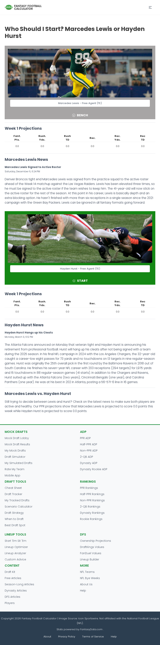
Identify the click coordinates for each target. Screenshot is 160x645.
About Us (86, 584)
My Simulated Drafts (18, 463)
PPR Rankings (89, 488)
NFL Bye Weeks (90, 578)
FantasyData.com (91, 629)
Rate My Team (14, 469)
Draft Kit (10, 572)
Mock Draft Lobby (17, 438)
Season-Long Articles (19, 584)
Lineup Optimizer (16, 547)
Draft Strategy (14, 513)
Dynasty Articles (16, 590)
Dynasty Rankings (92, 513)
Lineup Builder (89, 559)
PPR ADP (85, 438)
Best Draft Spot (15, 525)
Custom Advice (15, 559)
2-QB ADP (86, 457)
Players (10, 603)
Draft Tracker (13, 494)
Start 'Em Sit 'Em (15, 541)
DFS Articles (12, 597)
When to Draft (14, 519)
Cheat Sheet (13, 488)
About (47, 636)
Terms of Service (93, 636)
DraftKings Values (92, 547)
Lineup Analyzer (15, 553)
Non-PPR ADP (89, 450)
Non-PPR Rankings (92, 500)
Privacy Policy (66, 636)
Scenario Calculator (18, 506)
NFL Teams (87, 572)
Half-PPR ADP (88, 444)
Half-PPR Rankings (92, 494)
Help (83, 590)
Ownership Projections (95, 541)
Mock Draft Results (17, 444)
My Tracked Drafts (17, 500)
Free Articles (13, 578)
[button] (150, 7)
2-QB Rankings (90, 506)
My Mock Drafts (15, 450)
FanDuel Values (90, 553)
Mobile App (12, 475)
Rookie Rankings (91, 519)
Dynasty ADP (88, 463)
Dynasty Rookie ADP (93, 469)
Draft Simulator (15, 457)
